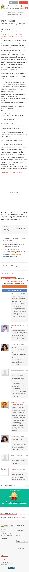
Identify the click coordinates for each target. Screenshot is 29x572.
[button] (14, 281)
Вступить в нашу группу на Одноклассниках (14, 286)
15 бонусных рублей (19, 283)
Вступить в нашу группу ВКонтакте (14, 290)
